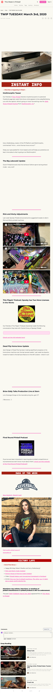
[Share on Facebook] (43, 18)
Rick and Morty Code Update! (15, 571)
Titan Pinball (16, 97)
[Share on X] (46, 18)
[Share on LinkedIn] (51, 18)
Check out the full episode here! (14, 337)
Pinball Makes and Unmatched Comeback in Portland (28, 576)
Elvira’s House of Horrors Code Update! (18, 573)
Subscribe (9, 638)
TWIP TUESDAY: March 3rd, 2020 (20, 593)
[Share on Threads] (48, 18)
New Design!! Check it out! (12, 495)
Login (5, 638)
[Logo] (2, 2)
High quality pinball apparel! (11, 550)
